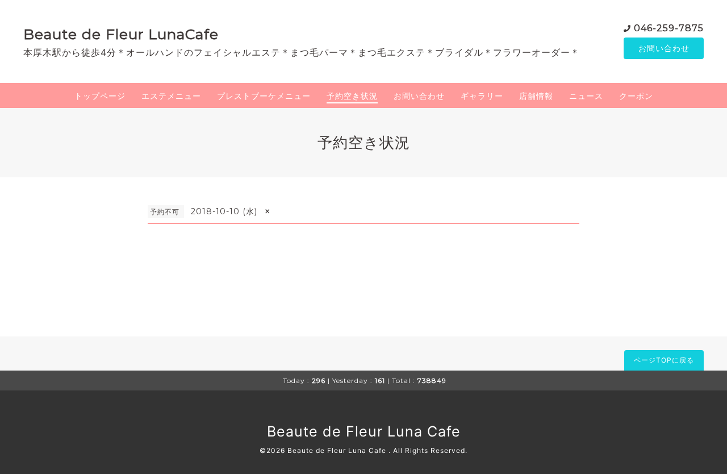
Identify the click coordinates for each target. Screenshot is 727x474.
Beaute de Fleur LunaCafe (121, 34)
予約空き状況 (352, 96)
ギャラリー (482, 96)
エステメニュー (171, 96)
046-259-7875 (669, 28)
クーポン (636, 96)
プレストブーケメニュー (264, 96)
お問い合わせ (664, 48)
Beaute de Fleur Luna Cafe (364, 431)
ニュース (586, 96)
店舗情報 (536, 96)
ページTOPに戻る (664, 360)
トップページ (100, 96)
